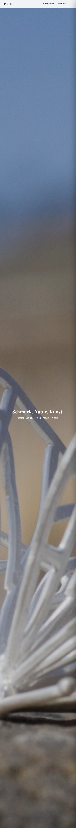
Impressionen (48, 4)
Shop (72, 4)
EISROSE (8, 4)
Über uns (62, 4)
